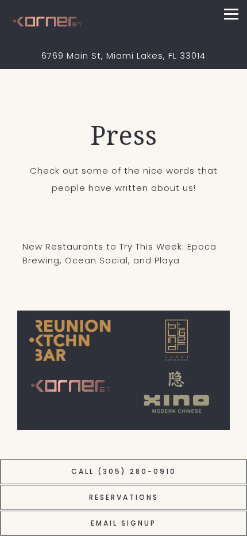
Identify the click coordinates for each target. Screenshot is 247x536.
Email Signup (123, 523)
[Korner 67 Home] (65, 21)
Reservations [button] (124, 497)
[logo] (70, 340)
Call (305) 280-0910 (123, 471)
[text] (177, 340)
